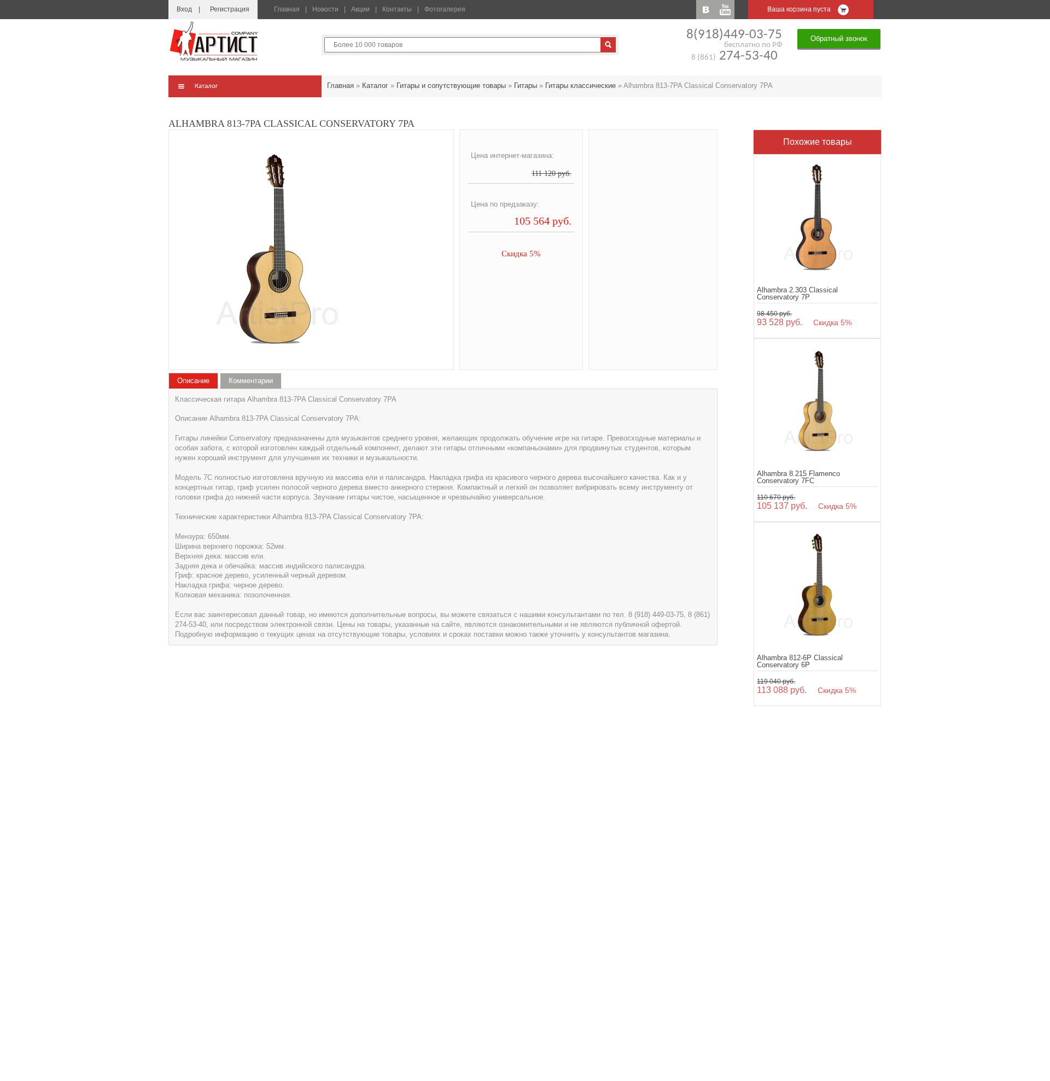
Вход (184, 9)
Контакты (397, 9)
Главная (287, 9)
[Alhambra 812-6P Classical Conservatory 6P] (817, 585)
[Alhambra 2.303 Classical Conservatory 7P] (817, 217)
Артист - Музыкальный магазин (214, 41)
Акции (360, 9)
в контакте (705, 9)
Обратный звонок (838, 38)
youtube (724, 9)
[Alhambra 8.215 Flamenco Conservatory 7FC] (817, 402)
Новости (325, 9)
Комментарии (251, 381)
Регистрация (229, 9)
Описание (193, 381)
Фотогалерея (444, 9)
